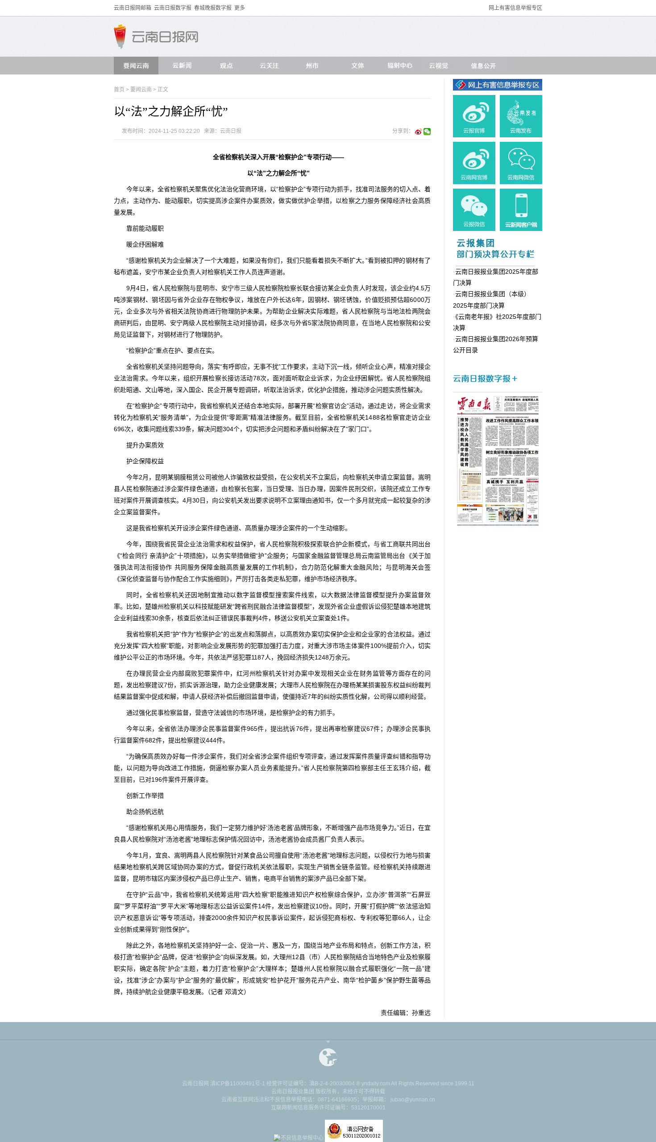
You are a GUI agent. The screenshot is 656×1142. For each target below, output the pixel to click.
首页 (119, 90)
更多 (239, 8)
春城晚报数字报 (213, 8)
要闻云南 (141, 90)
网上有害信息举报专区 (515, 8)
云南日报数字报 (172, 8)
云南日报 (230, 131)
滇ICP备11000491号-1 (237, 1083)
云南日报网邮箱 (132, 8)
